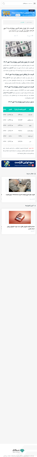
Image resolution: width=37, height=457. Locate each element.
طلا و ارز (22, 22)
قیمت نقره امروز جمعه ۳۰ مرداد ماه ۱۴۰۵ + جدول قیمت (20, 185)
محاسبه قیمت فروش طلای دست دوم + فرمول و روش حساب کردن (20, 217)
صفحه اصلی (29, 22)
